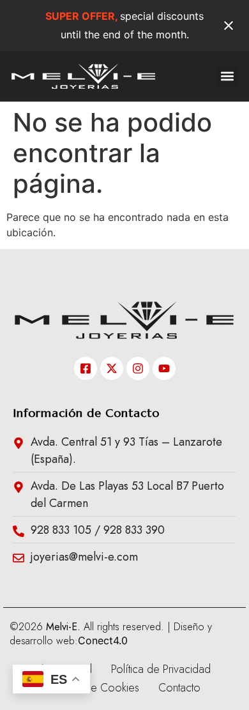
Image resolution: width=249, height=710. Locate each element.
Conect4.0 (103, 640)
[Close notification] (228, 25)
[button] (227, 76)
